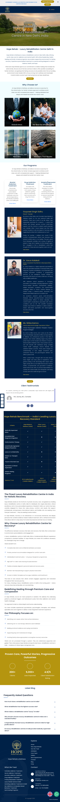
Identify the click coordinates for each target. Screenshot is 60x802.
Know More (12, 203)
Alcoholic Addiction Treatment (13, 775)
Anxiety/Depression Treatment (14, 779)
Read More (30, 78)
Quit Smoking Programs (11, 790)
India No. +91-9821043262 (42, 785)
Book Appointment (36, 757)
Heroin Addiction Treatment (13, 773)
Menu (52, 9)
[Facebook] (2, 395)
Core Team (34, 753)
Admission (34, 751)
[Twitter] (2, 402)
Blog (32, 762)
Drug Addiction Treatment (12, 777)
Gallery (33, 755)
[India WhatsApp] (56, 794)
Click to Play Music (53, 799)
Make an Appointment (48, 1)
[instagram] (2, 405)
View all (30, 381)
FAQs (32, 764)
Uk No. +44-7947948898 (41, 788)
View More (26, 249)
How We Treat (35, 749)
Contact (33, 760)
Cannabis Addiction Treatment (13, 771)
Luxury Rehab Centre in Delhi (13, 782)
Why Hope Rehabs (36, 747)
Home (32, 744)
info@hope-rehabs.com (41, 780)
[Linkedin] (2, 399)
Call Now (48, 4)
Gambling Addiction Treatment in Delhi (16, 784)
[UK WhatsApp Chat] (50, 794)
